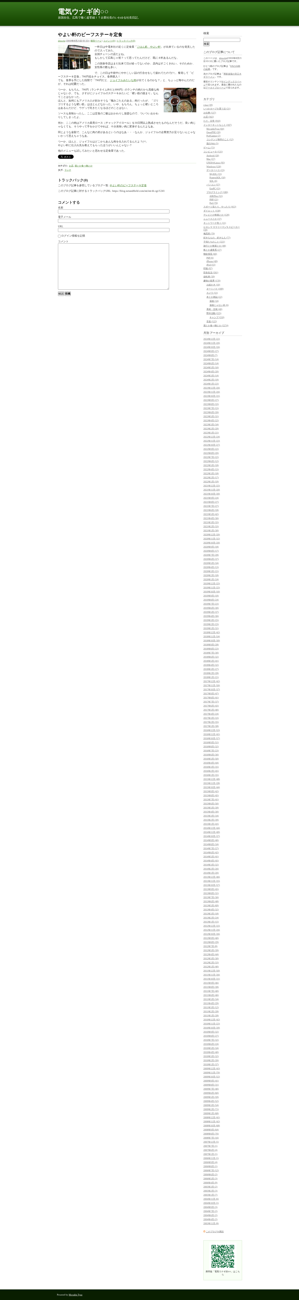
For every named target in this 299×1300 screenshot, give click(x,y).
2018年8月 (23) (211, 648)
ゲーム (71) (209, 147)
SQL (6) (213, 181)
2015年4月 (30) (211, 811)
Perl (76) (214, 203)
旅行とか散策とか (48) (214, 246)
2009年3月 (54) (211, 1105)
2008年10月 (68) (211, 1125)
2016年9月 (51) (211, 742)
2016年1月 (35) (211, 775)
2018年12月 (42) (211, 632)
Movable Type (75, 1294)
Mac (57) (210, 159)
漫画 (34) (214, 301)
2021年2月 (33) (211, 526)
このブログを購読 (215, 1231)
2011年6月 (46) (211, 995)
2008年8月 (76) (211, 1133)
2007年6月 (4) (210, 1150)
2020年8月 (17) (211, 551)
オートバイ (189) (215, 289)
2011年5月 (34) (211, 999)
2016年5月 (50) (211, 759)
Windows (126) (213, 166)
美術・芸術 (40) (214, 309)
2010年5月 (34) (211, 1048)
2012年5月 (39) (211, 950)
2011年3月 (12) (211, 1007)
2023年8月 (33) (211, 404)
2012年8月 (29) (211, 942)
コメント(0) (109, 41)
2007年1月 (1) (210, 1154)
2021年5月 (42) (211, 514)
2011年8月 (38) (211, 987)
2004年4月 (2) (210, 1219)
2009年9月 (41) (211, 1080)
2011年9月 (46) (211, 983)
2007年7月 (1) (210, 1146)
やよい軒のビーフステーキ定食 (128, 185)
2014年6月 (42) (211, 852)
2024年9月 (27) (211, 351)
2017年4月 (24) (211, 714)
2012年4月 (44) (211, 954)
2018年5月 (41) (211, 661)
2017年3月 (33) (211, 718)
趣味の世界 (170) (211, 280)
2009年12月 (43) (211, 1068)
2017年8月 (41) (211, 697)
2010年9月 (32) (211, 1032)
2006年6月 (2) (210, 1174)
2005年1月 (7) (210, 1195)
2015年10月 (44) (211, 787)
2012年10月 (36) (211, 934)
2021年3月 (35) (211, 522)
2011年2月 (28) (211, 1011)
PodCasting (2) (213, 136)
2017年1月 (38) (211, 726)
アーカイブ (217, 332)
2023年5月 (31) (211, 416)
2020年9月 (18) (211, 547)
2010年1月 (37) (211, 1064)
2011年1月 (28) (211, 1015)
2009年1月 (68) (211, 1113)
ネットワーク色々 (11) (214, 223)
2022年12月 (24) (211, 437)
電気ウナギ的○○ (83, 11)
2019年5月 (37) (211, 612)
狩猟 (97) (208, 268)
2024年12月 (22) (211, 339)
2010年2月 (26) (211, 1060)
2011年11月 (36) (211, 975)
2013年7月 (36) (211, 897)
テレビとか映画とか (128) (216, 215)
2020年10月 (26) (211, 542)
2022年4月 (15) (211, 469)
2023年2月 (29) (211, 428)
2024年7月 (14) (211, 359)
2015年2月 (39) (211, 820)
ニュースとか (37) (212, 219)
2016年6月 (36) (211, 754)
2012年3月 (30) (211, 958)
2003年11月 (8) (211, 1223)
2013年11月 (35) (211, 881)
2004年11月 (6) (211, 1199)
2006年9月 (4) (210, 1162)
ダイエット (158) (211, 210)
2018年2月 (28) (211, 673)
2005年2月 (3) (210, 1191)
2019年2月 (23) (211, 624)
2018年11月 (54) (211, 636)
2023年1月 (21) (211, 432)
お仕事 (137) (209, 112)
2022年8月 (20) (211, 453)
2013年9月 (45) (211, 889)
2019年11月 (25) (211, 587)
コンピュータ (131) (213, 151)
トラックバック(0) (126, 41)
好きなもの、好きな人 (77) (216, 237)
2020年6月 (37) (211, 559)
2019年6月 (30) (211, 608)
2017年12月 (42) (211, 681)
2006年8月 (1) (210, 1166)
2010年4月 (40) (211, 1052)
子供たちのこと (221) (214, 241)
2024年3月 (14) (211, 375)
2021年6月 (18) (211, 510)
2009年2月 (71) (211, 1109)
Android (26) (212, 155)
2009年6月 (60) (211, 1093)
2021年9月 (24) (211, 498)
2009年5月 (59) (211, 1097)
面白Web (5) (212, 143)
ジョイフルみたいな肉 (123, 80)
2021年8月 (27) (211, 502)
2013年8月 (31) (211, 893)
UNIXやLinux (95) (215, 162)
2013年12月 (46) (211, 877)
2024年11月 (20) (211, 343)
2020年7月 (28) (211, 555)
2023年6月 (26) (211, 412)
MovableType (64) (215, 129)
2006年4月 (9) (210, 1182)
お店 (71, 165)
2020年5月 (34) (211, 563)
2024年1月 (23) (211, 384)
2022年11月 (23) (211, 441)
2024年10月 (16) (211, 347)
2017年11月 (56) (211, 685)
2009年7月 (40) (211, 1089)
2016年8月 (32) (211, 746)
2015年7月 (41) (211, 799)
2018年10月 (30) (211, 640)
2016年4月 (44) (211, 763)
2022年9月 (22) (211, 449)
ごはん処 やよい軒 (149, 46)
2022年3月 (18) (211, 473)
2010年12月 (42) (211, 1019)
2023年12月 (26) (211, 388)
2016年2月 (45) (211, 771)
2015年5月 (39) (211, 807)
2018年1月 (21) (211, 677)
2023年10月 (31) (211, 396)
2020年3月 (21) (211, 571)
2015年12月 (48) (211, 779)
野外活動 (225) (213, 313)
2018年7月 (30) (211, 653)
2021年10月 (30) (211, 494)
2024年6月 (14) (211, 363)
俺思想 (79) (209, 233)
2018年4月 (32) (211, 665)
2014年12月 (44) (211, 828)
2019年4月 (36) (211, 616)
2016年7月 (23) (211, 750)
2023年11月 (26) (211, 392)
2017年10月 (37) (211, 689)
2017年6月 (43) (211, 706)
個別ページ (96, 41)
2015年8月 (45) (211, 795)
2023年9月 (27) (211, 400)
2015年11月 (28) (211, 783)
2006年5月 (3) (210, 1178)
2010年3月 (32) (211, 1056)
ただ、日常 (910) (211, 121)
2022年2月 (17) (211, 477)
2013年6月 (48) (211, 901)
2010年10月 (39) (211, 1028)
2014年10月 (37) (211, 836)
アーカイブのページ (216, 87)
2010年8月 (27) (211, 1036)
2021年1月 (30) (211, 530)
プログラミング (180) (217, 192)
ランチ (67, 170)
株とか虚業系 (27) (212, 250)
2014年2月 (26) (211, 869)
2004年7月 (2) (210, 1211)
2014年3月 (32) (211, 864)
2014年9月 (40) (211, 840)
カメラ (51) (212, 293)
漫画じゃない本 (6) (219, 305)
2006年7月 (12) (211, 1170)
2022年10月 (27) (211, 445)
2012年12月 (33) (211, 926)
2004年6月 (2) (210, 1215)
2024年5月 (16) (211, 367)
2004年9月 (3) (210, 1207)
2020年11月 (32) (211, 538)
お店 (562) (208, 117)
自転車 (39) (209, 276)
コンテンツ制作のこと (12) (220, 139)
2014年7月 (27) (211, 848)
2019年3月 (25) (211, 620)
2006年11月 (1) (211, 1158)
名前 (60, 207)
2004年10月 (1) (211, 1203)
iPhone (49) (212, 261)
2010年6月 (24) (211, 1044)
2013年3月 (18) (211, 913)
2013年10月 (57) (211, 885)
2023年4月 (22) (211, 420)
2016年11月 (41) (211, 734)
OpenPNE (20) (213, 132)
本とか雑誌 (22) (214, 297)
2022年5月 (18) (211, 465)
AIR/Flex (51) (216, 196)
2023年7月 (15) (211, 408)
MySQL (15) (216, 174)
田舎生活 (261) (210, 272)
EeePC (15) (215, 188)
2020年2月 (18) (211, 575)
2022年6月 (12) (211, 461)
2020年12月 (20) (211, 534)
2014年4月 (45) (211, 860)
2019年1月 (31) (211, 628)
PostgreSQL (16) (217, 177)
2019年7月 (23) (211, 604)
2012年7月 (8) (210, 946)
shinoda (61, 41)
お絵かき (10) (213, 284)
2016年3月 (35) (211, 767)
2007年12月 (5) (211, 1142)
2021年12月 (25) (211, 485)
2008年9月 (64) (211, 1129)
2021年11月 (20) (211, 489)
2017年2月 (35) (211, 722)
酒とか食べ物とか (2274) (215, 325)
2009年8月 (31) (211, 1085)
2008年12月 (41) (211, 1117)
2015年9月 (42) (211, 791)
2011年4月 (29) (211, 1003)
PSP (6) (210, 258)
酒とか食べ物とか (84, 165)
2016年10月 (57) (211, 738)
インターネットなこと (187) (217, 125)
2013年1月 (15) (211, 922)
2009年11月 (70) (211, 1072)
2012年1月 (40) (211, 966)
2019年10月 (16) (211, 591)
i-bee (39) (208, 105)
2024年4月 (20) (211, 371)
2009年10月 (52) (211, 1076)
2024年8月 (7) (210, 355)
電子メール (64, 216)
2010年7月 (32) (211, 1040)
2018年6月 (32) (211, 657)
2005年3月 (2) (210, 1186)
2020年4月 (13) (211, 567)
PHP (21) (214, 199)
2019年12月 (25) (211, 583)
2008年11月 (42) (211, 1121)
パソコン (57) (213, 184)
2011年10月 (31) (211, 979)
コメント (63, 241)
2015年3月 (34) (211, 816)
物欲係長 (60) (210, 254)
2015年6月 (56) (211, 803)
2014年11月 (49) (211, 832)
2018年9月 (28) (211, 644)
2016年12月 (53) (211, 730)
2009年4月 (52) (211, 1101)
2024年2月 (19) (211, 379)
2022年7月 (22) (211, 457)
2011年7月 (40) (211, 991)
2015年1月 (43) (211, 824)
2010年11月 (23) (211, 1023)
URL (60, 226)
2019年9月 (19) (211, 595)
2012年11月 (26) (211, 930)
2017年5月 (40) (211, 710)
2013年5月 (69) (211, 905)
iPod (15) (210, 265)
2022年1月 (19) (211, 481)
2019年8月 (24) (211, 600)
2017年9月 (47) (211, 693)
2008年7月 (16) (211, 1138)
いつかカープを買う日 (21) (216, 108)
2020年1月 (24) (211, 579)
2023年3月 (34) (211, 424)
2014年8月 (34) (211, 844)
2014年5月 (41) (211, 856)
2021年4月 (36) (211, 518)
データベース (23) (215, 170)
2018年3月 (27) (211, 669)
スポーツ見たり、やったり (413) (219, 206)
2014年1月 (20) (211, 873)
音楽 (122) (211, 321)
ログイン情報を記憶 (73, 235)
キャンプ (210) (217, 317)
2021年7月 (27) (211, 506)
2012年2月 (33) (211, 962)
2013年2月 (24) (211, 917)
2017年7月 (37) (211, 701)
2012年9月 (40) (211, 938)
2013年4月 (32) (211, 909)
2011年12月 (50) (211, 970)
